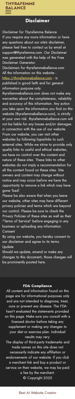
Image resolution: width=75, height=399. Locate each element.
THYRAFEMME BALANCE (20, 6)
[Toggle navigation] (8, 12)
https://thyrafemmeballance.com (27, 78)
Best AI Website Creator (37, 393)
